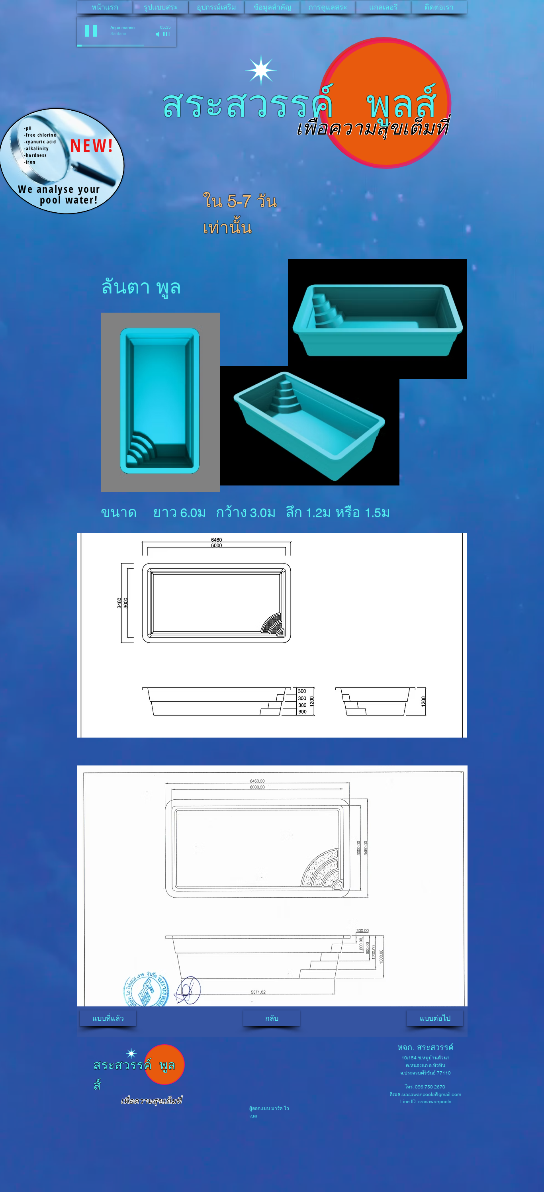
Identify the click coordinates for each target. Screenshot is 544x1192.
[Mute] (158, 34)
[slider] (167, 34)
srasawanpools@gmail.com (431, 1094)
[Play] (91, 31)
